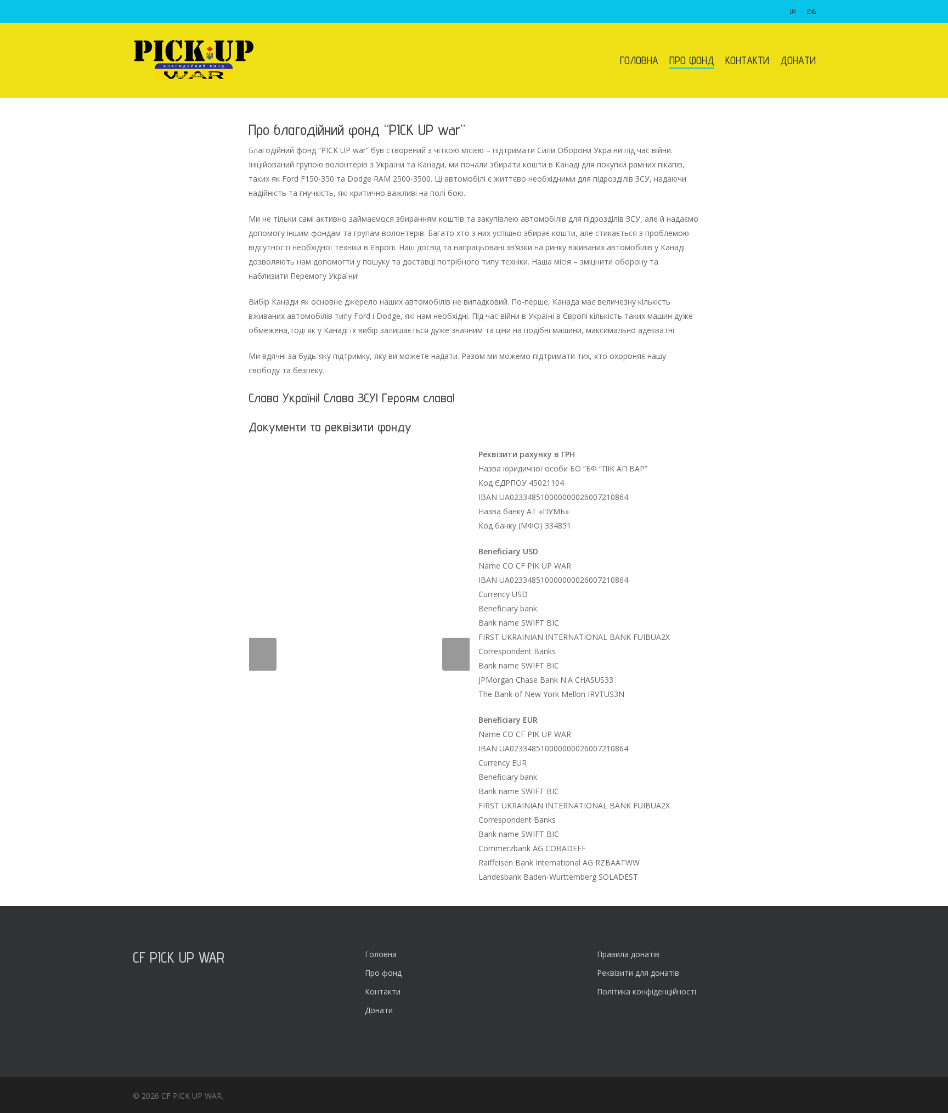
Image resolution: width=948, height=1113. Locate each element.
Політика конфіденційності (646, 991)
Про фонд (383, 973)
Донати (379, 1010)
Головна (381, 954)
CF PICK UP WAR (178, 957)
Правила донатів (628, 954)
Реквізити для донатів (638, 973)
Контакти (382, 991)
